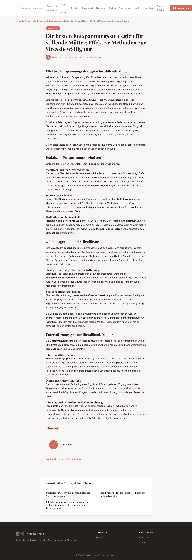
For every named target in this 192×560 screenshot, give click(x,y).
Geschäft (74, 8)
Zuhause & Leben (161, 8)
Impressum (144, 537)
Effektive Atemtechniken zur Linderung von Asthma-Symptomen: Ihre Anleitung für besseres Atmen (67, 505)
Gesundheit (87, 8)
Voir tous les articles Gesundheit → (63, 459)
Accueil (19, 21)
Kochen (112, 8)
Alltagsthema (35, 534)
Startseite (25, 8)
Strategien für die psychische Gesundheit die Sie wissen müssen (68, 494)
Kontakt (142, 542)
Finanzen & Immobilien (52, 8)
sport (136, 8)
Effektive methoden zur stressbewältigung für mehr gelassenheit (122, 494)
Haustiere (100, 8)
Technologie (148, 8)
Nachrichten (124, 8)
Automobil (38, 8)
